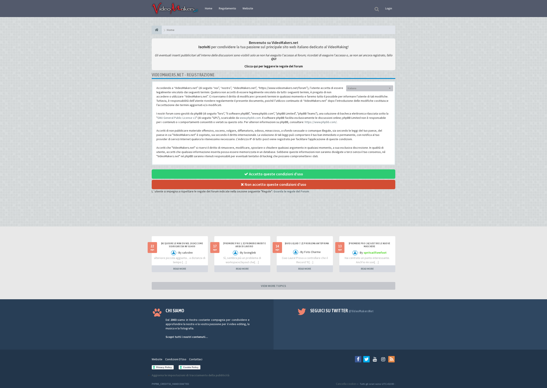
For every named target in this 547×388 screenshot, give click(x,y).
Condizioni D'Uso (175, 359)
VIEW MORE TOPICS (273, 286)
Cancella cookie (346, 384)
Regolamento (227, 8)
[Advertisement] (273, 213)
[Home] (157, 30)
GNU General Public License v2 (176, 118)
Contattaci (195, 359)
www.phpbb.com (250, 118)
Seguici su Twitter (342, 310)
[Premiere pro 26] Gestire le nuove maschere (369, 245)
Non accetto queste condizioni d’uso (275, 184)
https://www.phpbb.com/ (321, 122)
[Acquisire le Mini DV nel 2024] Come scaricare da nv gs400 (182, 245)
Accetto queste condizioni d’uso (275, 173)
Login (388, 8)
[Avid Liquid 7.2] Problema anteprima (307, 243)
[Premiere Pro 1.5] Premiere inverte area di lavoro (244, 245)
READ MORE (179, 268)
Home (208, 8)
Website (248, 8)
